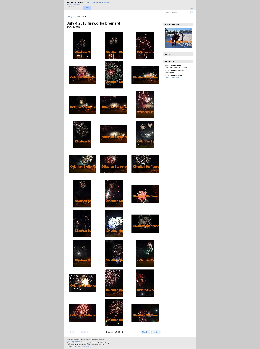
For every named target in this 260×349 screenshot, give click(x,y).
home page (70, 341)
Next (144, 332)
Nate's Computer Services (97, 2)
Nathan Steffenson (172, 77)
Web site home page (73, 4)
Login (191, 8)
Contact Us (70, 6)
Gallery (69, 17)
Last (154, 332)
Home (87, 8)
